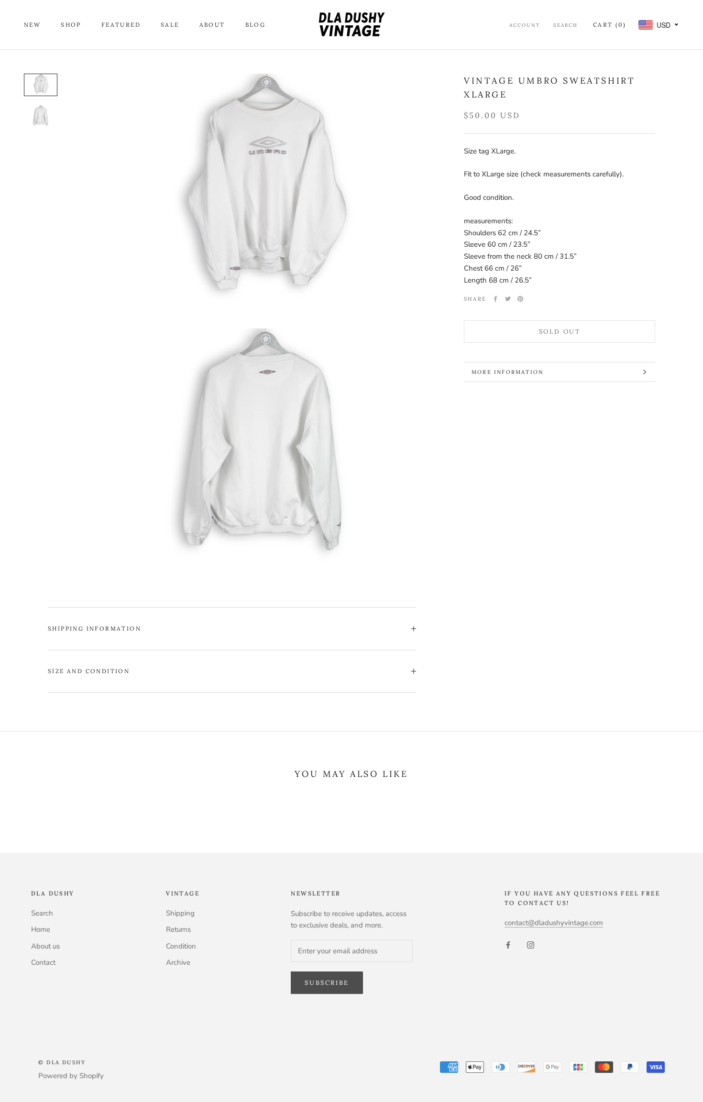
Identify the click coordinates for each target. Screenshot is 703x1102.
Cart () (609, 24)
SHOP (71, 24)
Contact (43, 962)
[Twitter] (508, 299)
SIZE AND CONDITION (89, 671)
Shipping (180, 913)
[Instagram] (530, 944)
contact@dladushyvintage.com (554, 922)
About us (45, 946)
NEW (32, 24)
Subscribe (327, 983)
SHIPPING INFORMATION (94, 628)
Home (40, 929)
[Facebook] (495, 299)
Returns (178, 929)
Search (565, 25)
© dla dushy (62, 1062)
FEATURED (121, 24)
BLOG (255, 24)
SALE (170, 24)
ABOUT (212, 24)
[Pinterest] (520, 299)
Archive (178, 962)
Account (524, 25)
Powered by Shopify (71, 1075)
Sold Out (560, 331)
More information (507, 372)
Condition (181, 946)
